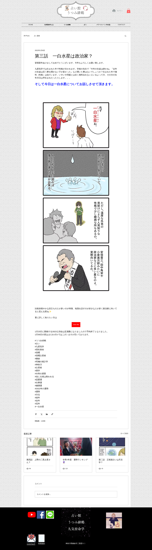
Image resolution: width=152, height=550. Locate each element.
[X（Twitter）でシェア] (41, 414)
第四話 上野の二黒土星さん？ (38, 461)
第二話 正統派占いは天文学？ (111, 461)
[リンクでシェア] (52, 414)
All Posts (27, 36)
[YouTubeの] (32, 515)
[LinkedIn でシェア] (47, 414)
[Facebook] (41, 515)
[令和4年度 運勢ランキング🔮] (76, 447)
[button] (129, 10)
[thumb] (50, 515)
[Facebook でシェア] (36, 414)
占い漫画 (37, 36)
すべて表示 (124, 433)
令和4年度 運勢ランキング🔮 (75, 461)
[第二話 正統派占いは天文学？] (112, 447)
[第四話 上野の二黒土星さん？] (40, 447)
